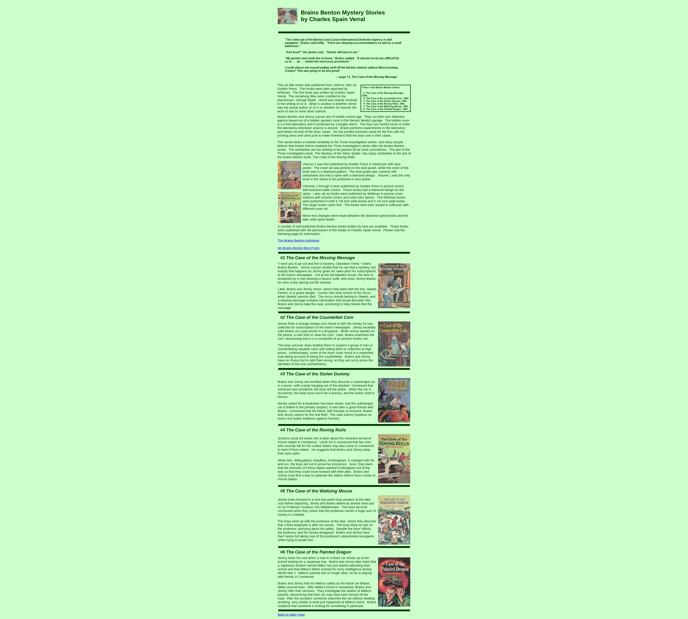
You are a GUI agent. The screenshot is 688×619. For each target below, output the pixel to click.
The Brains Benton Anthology (298, 240)
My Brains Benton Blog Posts (298, 248)
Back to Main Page (291, 614)
